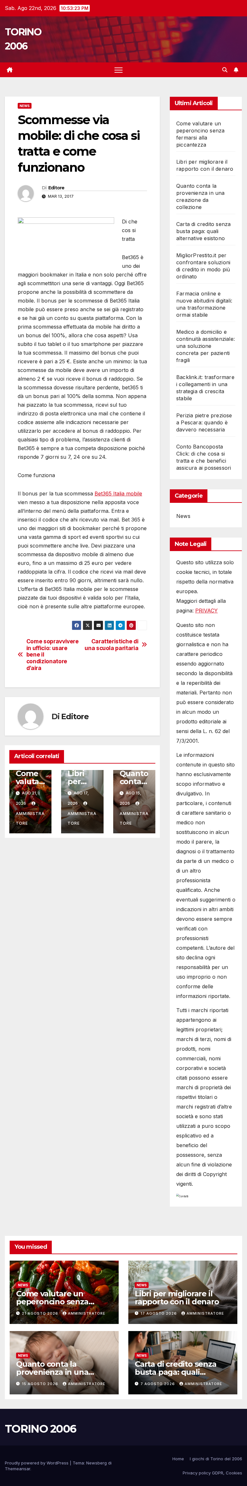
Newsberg (96, 1462)
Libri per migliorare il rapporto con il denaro (177, 1297)
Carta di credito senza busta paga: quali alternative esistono (203, 231)
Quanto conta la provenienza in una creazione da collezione (60, 1372)
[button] (224, 70)
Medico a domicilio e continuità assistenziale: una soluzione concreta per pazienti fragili (205, 346)
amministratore (30, 818)
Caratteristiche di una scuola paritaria (111, 644)
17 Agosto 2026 (159, 1313)
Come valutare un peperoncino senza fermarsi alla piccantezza (63, 1301)
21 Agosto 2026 (40, 1313)
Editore (56, 188)
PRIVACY (206, 610)
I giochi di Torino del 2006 (216, 1458)
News (25, 106)
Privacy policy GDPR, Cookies (212, 1472)
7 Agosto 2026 (158, 1384)
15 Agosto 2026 (40, 1384)
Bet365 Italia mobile (118, 493)
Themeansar (17, 1468)
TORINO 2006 (40, 1429)
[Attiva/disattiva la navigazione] (118, 70)
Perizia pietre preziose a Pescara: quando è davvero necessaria (204, 422)
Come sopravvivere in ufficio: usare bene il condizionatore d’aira (52, 654)
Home (178, 1458)
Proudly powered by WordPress (37, 1462)
